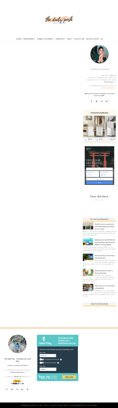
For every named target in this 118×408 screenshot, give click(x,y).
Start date (42, 366)
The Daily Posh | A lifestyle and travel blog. (55, 405)
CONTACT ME (79, 39)
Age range (43, 352)
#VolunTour (18, 376)
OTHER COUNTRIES (44, 39)
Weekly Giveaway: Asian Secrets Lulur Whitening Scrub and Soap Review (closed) (104, 226)
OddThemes (92, 405)
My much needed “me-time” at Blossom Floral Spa (104, 272)
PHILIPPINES (28, 39)
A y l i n (113, 75)
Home (18, 39)
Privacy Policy (92, 39)
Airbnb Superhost (108, 82)
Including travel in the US (52, 359)
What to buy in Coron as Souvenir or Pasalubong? (105, 287)
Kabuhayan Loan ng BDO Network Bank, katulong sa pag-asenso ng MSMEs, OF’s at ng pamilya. (105, 242)
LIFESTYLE (60, 39)
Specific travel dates (50, 362)
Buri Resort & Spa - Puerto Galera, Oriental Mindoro (105, 257)
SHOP (69, 39)
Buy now (69, 377)
